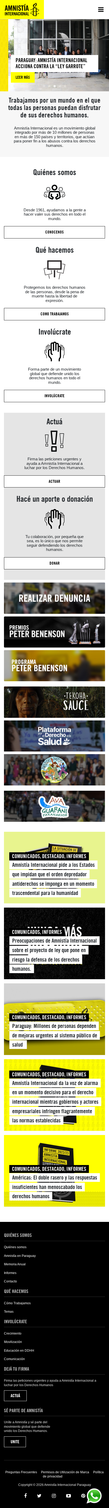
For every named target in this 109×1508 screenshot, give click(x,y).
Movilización (13, 1342)
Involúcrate (54, 396)
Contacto (10, 1281)
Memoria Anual (15, 1264)
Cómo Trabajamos (17, 1303)
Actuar (54, 481)
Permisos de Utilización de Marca (65, 1472)
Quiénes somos (15, 1247)
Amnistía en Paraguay (20, 1256)
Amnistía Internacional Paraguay (22, 9)
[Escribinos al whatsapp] (94, 1495)
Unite (15, 1441)
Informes (10, 1273)
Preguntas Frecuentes (21, 1472)
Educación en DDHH (19, 1350)
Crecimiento (12, 1333)
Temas (8, 1311)
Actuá (15, 1395)
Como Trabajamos (54, 314)
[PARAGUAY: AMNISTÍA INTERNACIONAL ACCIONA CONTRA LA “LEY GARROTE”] (46, 69)
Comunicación (14, 1359)
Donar (54, 563)
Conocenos (54, 232)
